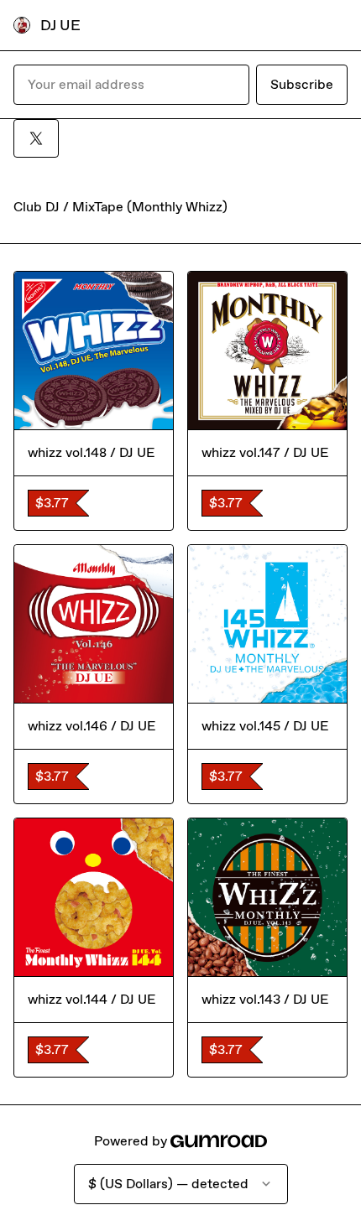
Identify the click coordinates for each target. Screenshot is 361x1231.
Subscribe (301, 84)
